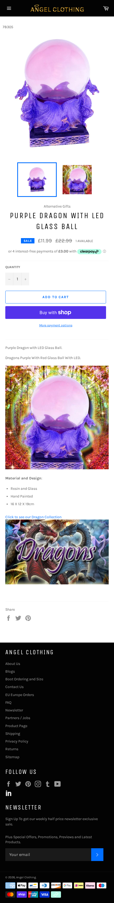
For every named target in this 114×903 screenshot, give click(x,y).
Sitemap (12, 757)
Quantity (12, 267)
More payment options (55, 325)
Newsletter (14, 710)
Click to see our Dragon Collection (33, 517)
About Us (12, 663)
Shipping (12, 733)
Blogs (10, 671)
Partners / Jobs (17, 718)
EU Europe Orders (19, 695)
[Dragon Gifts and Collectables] (57, 583)
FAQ (8, 702)
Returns (11, 749)
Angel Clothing (26, 877)
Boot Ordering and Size (24, 679)
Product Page (16, 726)
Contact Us (14, 687)
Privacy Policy (16, 741)
